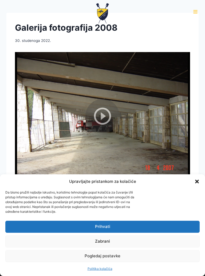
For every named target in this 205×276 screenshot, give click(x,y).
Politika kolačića (100, 269)
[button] (197, 181)
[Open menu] (195, 12)
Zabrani (102, 241)
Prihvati (102, 226)
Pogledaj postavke (102, 255)
